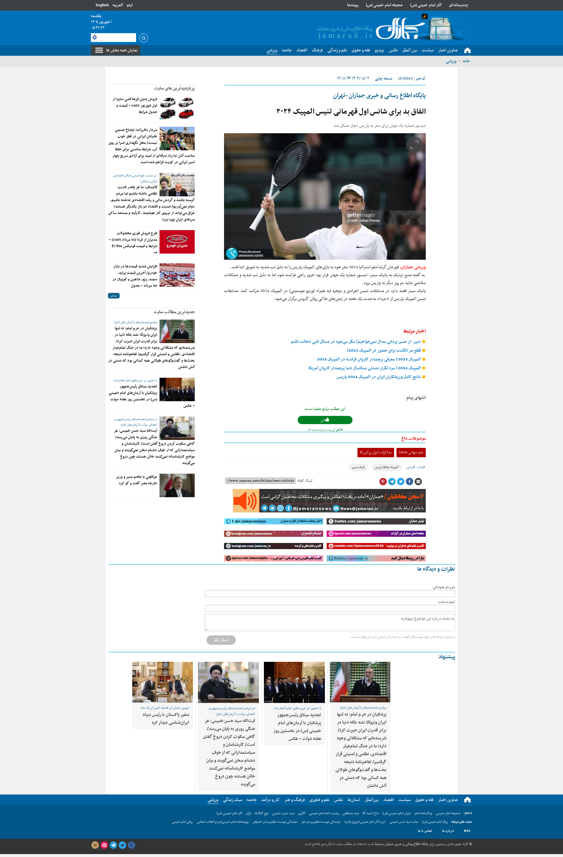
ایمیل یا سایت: (446, 602)
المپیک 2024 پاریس (386, 467)
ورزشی (451, 61)
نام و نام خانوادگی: (443, 587)
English (102, 5)
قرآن (248, 813)
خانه (466, 61)
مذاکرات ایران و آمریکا (376, 452)
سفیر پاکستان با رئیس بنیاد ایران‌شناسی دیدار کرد (166, 718)
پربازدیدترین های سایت (174, 88)
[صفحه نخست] (467, 50)
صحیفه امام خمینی (448, 813)
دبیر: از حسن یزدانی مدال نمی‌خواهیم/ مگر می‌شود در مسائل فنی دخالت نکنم (356, 341)
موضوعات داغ (413, 438)
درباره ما (448, 831)
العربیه (118, 5)
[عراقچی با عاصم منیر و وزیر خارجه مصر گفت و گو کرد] (177, 485)
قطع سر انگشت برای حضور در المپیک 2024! (384, 350)
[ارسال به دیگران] (418, 482)
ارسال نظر (221, 640)
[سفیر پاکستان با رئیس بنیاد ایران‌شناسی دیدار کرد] (162, 682)
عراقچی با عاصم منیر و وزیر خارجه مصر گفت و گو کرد (136, 480)
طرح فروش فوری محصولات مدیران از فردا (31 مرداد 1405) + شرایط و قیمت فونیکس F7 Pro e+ (133, 243)
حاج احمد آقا (370, 813)
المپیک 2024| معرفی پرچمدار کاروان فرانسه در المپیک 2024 (369, 359)
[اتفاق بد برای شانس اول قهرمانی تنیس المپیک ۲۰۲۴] (325, 196)
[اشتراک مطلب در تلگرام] (392, 482)
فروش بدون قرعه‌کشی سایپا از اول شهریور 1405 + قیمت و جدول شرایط (135, 105)
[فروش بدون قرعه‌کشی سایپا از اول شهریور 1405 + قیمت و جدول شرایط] (177, 107)
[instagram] (95, 845)
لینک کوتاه (304, 481)
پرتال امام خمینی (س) (435, 822)
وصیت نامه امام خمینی (324, 813)
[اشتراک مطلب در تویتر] (400, 482)
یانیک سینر (358, 467)
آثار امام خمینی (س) (426, 5)
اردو (130, 5)
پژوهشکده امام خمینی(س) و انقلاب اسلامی (223, 822)
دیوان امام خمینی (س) (397, 813)
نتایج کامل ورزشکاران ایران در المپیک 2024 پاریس (379, 377)
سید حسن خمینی (283, 813)
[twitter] (122, 845)
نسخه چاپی (383, 78)
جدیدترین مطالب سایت (174, 312)
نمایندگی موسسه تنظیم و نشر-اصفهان (275, 822)
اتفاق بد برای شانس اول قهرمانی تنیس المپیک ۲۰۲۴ (351, 112)
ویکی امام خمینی (182, 822)
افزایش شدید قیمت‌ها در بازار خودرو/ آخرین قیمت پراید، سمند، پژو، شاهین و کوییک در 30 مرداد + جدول (134, 276)
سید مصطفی (350, 813)
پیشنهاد (447, 657)
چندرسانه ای (458, 5)
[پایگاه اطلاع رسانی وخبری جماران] (370, 29)
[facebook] (131, 845)
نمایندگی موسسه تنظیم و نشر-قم (321, 822)
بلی (322, 420)
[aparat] (104, 845)
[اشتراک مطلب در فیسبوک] (409, 482)
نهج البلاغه (262, 813)
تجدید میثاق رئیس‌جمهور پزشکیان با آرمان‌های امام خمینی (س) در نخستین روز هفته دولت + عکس (152, 396)
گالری (302, 813)
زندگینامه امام (423, 813)
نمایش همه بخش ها (122, 50)
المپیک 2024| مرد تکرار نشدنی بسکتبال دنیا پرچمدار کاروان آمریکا (365, 368)
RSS (467, 831)
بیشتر (113, 295)
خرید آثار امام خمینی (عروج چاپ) (365, 822)
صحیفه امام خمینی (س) (384, 5)
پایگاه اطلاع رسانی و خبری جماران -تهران (379, 96)
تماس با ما (425, 831)
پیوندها (352, 5)
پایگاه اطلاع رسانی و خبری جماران (406, 844)
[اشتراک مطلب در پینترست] (383, 482)
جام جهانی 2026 (411, 452)
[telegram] (113, 845)
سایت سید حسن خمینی (404, 822)
